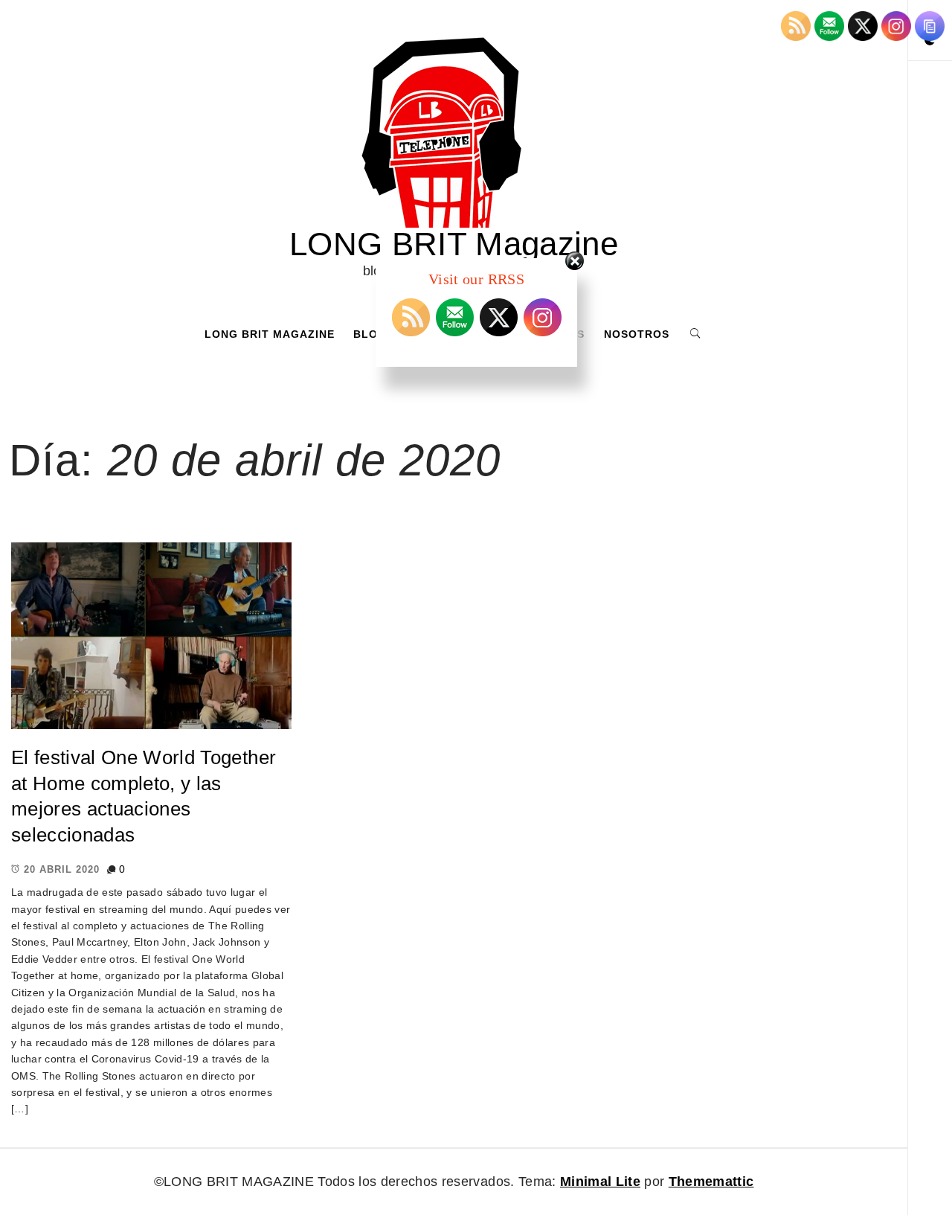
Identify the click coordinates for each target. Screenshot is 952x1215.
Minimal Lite (600, 1181)
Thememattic (711, 1181)
